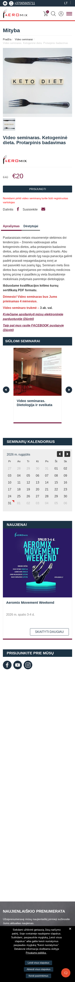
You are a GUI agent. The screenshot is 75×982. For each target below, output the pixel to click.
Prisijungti (37, 189)
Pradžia (7, 39)
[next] (67, 454)
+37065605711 (24, 3)
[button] (69, 390)
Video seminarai (24, 39)
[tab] (11, 227)
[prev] (60, 454)
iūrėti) (30, 319)
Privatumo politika (36, 952)
